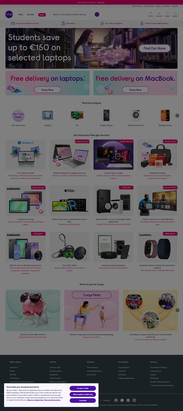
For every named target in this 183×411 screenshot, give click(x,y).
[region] (51, 395)
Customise (82, 400)
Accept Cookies (82, 388)
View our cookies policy (35, 400)
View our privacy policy (52, 400)
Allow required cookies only (83, 394)
